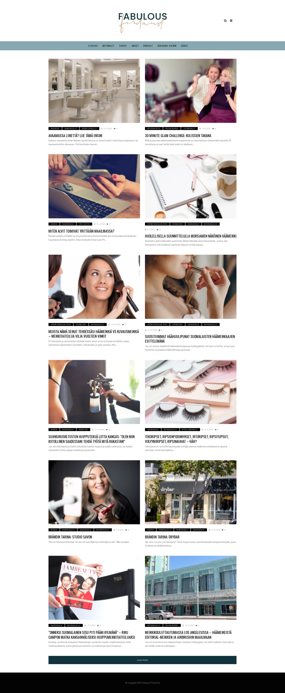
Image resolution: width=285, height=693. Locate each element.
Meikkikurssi (172, 128)
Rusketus (83, 429)
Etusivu (93, 45)
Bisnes (54, 224)
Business (55, 128)
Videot (123, 45)
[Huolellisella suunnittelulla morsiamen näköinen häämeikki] (191, 186)
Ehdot (184, 45)
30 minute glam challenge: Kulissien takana (178, 135)
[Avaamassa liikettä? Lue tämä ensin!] (94, 91)
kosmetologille (89, 128)
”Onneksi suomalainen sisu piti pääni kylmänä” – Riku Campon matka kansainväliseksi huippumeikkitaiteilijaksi (91, 635)
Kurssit (148, 45)
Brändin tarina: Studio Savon (70, 536)
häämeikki (178, 224)
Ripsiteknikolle (190, 429)
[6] (191, 392)
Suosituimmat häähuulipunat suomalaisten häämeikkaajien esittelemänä (190, 339)
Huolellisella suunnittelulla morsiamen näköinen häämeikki (191, 236)
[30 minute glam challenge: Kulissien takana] (191, 91)
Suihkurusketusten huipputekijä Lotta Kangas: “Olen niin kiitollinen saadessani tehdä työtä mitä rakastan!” (91, 439)
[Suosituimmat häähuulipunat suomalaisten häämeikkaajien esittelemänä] (191, 287)
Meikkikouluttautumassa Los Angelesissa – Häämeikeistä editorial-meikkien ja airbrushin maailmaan (188, 635)
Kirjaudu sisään (167, 45)
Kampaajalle (71, 128)
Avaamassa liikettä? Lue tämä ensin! (75, 135)
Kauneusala (68, 224)
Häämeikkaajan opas (157, 224)
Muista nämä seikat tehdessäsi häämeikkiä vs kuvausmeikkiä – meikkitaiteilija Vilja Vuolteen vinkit (93, 334)
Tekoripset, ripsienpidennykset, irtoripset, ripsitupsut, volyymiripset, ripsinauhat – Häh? (186, 439)
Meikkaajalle (153, 128)
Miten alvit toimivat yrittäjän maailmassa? (81, 231)
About (135, 45)
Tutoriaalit (189, 128)
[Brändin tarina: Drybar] (191, 492)
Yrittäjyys (84, 224)
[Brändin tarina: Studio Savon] (94, 492)
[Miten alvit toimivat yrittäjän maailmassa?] (94, 186)
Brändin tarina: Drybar (162, 536)
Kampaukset (182, 530)
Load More (142, 660)
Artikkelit (108, 45)
